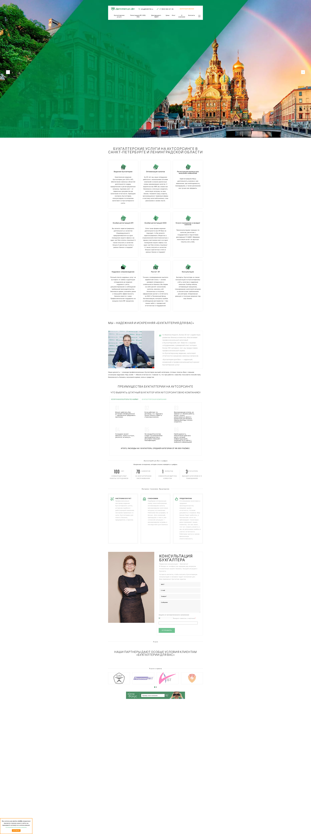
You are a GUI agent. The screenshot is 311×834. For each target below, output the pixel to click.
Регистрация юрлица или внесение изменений (188, 172)
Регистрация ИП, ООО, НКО (138, 16)
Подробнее (118, 94)
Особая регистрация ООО (155, 223)
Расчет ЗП (155, 272)
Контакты (191, 15)
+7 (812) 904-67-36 (166, 9)
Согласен (16, 830)
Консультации (188, 272)
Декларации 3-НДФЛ (156, 16)
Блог (173, 15)
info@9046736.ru (147, 9)
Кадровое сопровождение (123, 272)
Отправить (167, 630)
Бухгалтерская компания (154, 399)
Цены (167, 15)
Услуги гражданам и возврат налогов (188, 224)
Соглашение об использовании (16, 827)
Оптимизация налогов (155, 171)
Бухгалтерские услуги (119, 16)
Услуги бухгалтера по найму (124, 399)
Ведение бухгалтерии (123, 171)
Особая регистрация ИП (123, 223)
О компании (181, 16)
